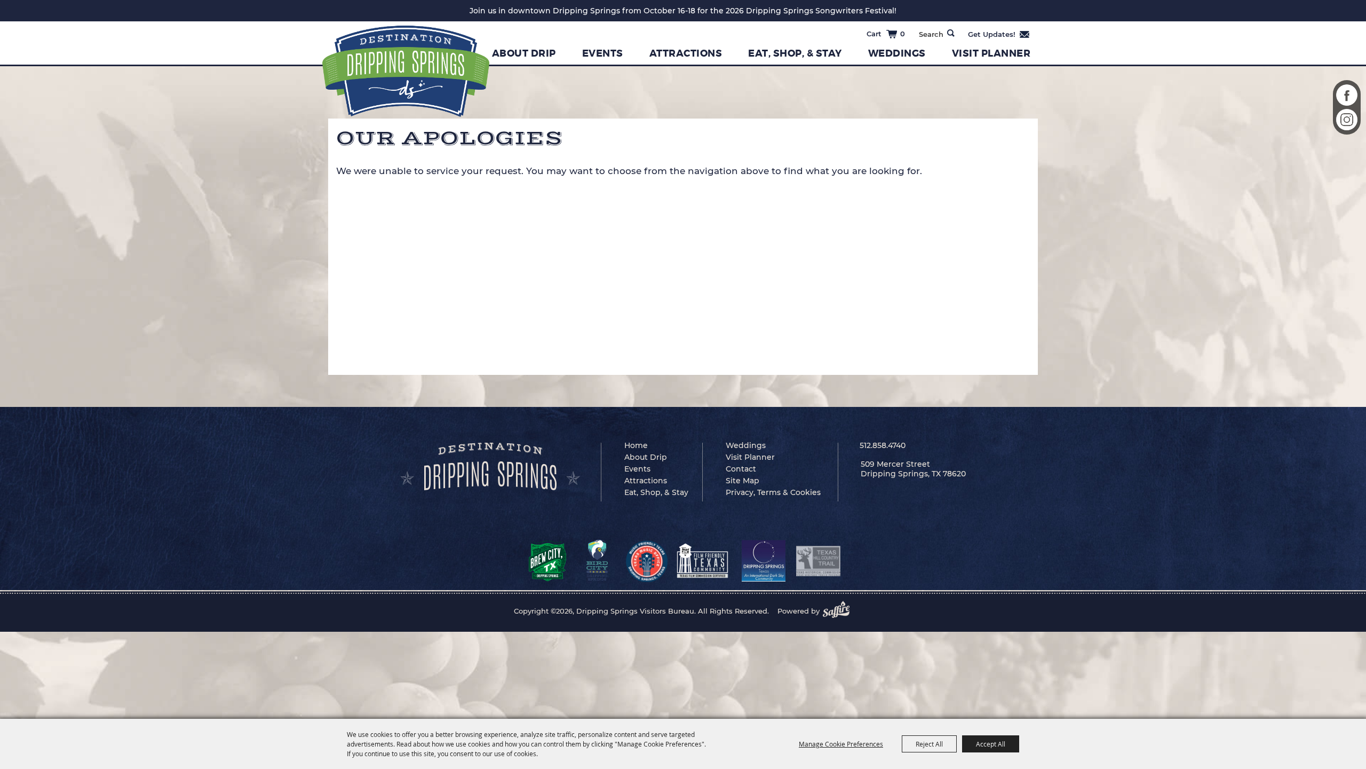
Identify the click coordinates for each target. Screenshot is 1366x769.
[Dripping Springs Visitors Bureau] (405, 71)
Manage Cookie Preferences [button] (841, 744)
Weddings (897, 53)
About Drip (524, 53)
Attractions (685, 53)
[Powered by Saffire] (839, 611)
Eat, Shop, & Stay (795, 53)
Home (636, 445)
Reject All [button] (929, 744)
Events (602, 53)
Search (951, 33)
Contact (741, 469)
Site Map (742, 480)
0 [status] (902, 33)
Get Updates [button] (999, 34)
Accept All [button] (990, 744)
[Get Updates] (999, 34)
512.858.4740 (883, 445)
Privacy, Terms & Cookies (773, 492)
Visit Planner (991, 53)
